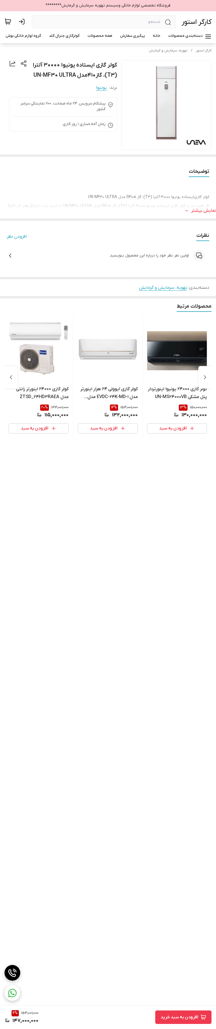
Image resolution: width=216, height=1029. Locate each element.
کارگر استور (197, 22)
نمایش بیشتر (203, 210)
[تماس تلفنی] (12, 973)
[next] (11, 377)
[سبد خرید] (7, 21)
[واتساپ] (12, 993)
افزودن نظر (17, 236)
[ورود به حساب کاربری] (22, 22)
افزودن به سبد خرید (179, 1017)
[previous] (205, 377)
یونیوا (101, 87)
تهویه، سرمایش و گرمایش (168, 50)
